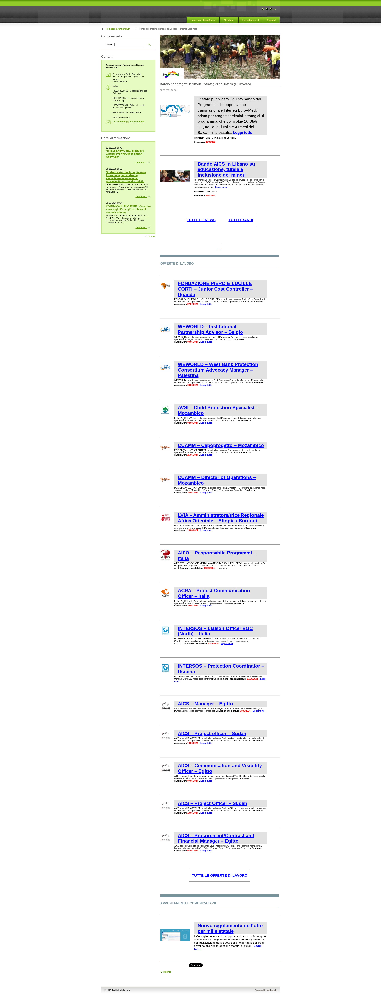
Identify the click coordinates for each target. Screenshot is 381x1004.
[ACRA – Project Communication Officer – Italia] (165, 597)
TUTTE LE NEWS (201, 220)
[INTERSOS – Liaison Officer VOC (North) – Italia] (165, 634)
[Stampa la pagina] (271, 9)
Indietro (167, 972)
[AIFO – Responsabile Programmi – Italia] (165, 560)
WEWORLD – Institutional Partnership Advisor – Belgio (210, 329)
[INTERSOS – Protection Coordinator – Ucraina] (165, 672)
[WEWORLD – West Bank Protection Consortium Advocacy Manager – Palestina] (165, 371)
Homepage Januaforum (203, 20)
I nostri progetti (250, 20)
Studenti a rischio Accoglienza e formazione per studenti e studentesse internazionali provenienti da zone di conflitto (126, 177)
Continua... (141, 162)
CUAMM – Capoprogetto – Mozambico (221, 445)
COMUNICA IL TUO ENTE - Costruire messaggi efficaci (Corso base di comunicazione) (128, 209)
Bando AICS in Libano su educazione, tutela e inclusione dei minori (226, 169)
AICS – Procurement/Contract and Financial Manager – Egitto (216, 838)
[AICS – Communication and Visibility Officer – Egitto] (165, 772)
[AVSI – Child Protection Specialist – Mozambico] (165, 414)
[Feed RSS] (275, 9)
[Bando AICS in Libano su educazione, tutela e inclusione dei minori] (175, 181)
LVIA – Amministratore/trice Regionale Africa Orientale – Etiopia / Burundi (221, 517)
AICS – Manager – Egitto (205, 703)
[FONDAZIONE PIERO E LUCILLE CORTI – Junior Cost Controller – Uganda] (165, 290)
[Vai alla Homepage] (263, 9)
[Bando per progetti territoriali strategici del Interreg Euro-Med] (175, 116)
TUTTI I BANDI (241, 220)
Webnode (272, 990)
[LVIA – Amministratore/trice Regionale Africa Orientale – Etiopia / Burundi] (165, 521)
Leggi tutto (242, 132)
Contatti (271, 20)
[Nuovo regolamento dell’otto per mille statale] (175, 941)
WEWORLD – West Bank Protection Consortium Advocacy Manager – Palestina (218, 370)
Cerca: (109, 44)
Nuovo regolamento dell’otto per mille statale (230, 928)
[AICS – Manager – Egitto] (165, 710)
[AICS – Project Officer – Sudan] (165, 810)
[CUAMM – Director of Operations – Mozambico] (165, 484)
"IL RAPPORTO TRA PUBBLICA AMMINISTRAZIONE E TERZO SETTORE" (125, 154)
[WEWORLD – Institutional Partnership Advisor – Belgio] (165, 333)
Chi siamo (229, 20)
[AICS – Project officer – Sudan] (165, 740)
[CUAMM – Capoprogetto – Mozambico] (165, 452)
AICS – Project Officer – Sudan (212, 803)
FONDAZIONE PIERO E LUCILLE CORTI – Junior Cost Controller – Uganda (215, 289)
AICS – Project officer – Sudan (212, 733)
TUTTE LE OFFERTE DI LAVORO (219, 875)
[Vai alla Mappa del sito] (267, 9)
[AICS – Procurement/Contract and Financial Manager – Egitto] (165, 842)
